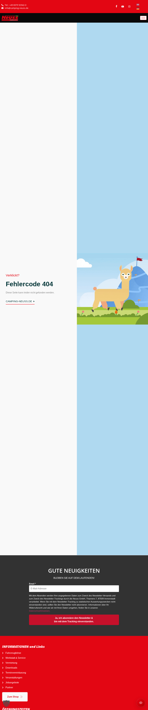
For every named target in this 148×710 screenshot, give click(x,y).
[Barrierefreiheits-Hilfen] (140, 702)
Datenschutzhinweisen (39, 611)
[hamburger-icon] (143, 18)
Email (32, 584)
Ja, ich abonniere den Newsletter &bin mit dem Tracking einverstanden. (74, 620)
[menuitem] (138, 5)
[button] (6, 703)
